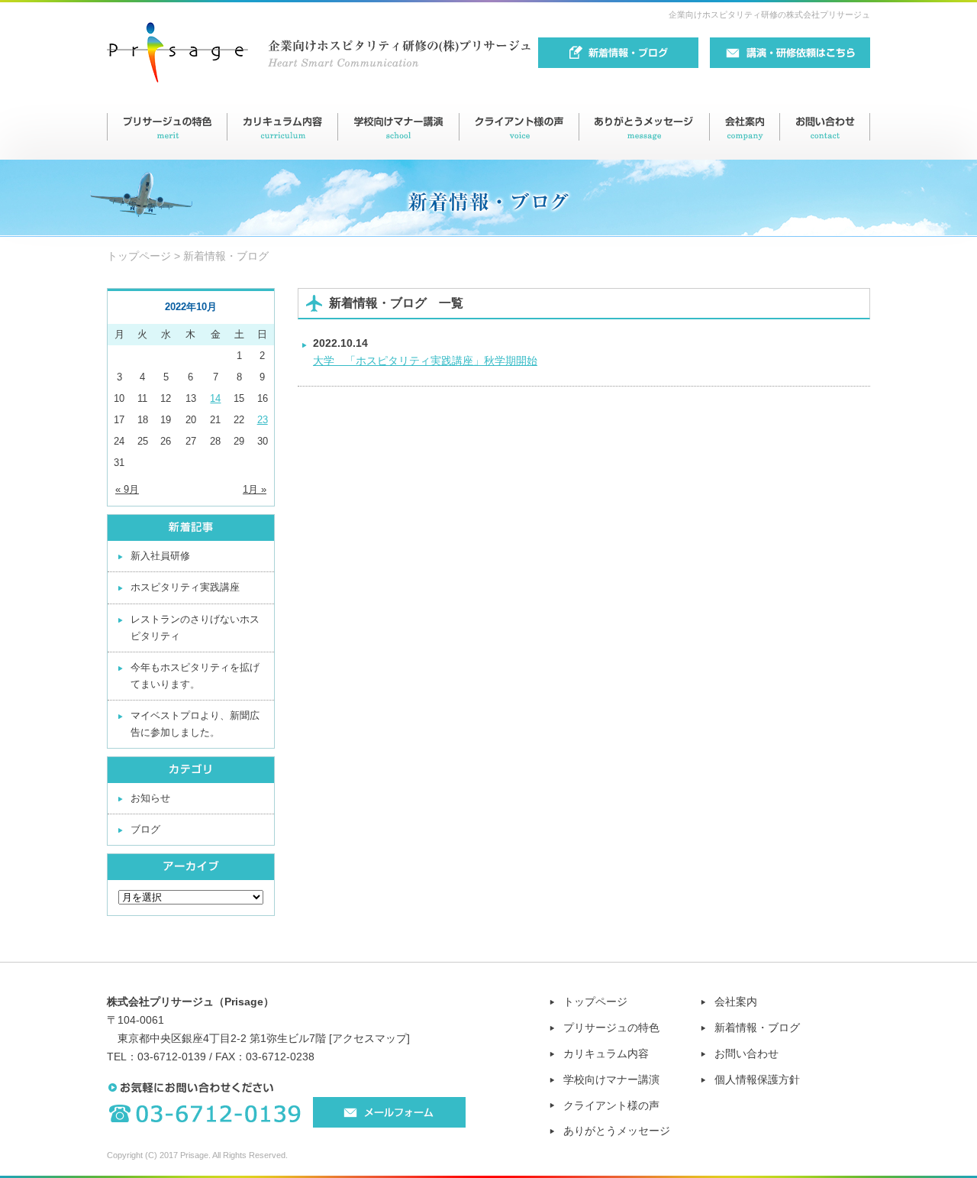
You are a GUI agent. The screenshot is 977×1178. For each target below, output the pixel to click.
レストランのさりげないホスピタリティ (195, 627)
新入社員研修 (160, 555)
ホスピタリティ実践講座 (185, 587)
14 (215, 398)
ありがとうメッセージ (616, 1131)
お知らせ (150, 798)
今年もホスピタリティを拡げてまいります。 (195, 676)
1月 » (254, 489)
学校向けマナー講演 (611, 1079)
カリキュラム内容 (606, 1053)
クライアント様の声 (611, 1105)
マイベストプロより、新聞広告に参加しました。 (195, 724)
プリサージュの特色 (611, 1027)
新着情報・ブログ (757, 1027)
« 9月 (127, 489)
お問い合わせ (746, 1053)
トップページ (139, 256)
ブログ (145, 829)
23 (262, 420)
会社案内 (735, 1001)
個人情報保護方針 (757, 1079)
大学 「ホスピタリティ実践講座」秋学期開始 (425, 360)
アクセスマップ (369, 1038)
